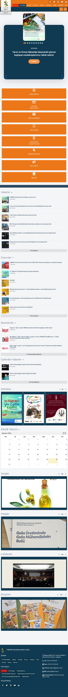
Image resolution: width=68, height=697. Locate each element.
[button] (62, 77)
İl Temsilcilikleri (6, 659)
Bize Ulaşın (12, 671)
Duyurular (6, 257)
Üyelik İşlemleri (21, 671)
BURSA (42, 5)
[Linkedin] (66, 2)
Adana (14, 659)
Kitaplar (5, 513)
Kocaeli (4, 662)
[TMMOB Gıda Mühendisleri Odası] (6, 7)
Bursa (26, 659)
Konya (9, 662)
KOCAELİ (60, 5)
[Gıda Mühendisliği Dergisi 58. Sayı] (34, 493)
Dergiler (5, 473)
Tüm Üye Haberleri (34, 382)
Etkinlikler (6, 389)
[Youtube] (62, 2)
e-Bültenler (6, 554)
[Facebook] (50, 2)
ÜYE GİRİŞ (22, 5)
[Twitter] (54, 2)
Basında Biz (7, 322)
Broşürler (6, 594)
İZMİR (54, 5)
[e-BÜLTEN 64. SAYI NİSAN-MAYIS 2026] (34, 574)
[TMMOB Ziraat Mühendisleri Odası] (3, 650)
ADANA (29, 5)
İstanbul (32, 659)
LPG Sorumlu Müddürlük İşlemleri (11, 676)
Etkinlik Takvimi (9, 429)
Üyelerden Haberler (11, 359)
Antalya (20, 659)
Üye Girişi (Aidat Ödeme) (8, 673)
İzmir (37, 659)
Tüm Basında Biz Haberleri (34, 354)
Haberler (6, 192)
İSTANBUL (48, 5)
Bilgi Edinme (25, 676)
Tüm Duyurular (34, 316)
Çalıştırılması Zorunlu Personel (26, 673)
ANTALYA (35, 5)
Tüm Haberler (34, 250)
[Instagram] (58, 2)
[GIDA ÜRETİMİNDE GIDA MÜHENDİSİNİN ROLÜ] (34, 533)
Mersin (15, 662)
